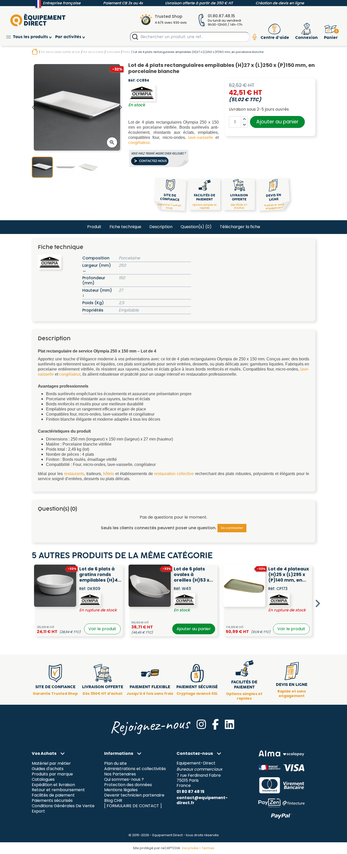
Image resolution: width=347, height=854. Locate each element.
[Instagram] (201, 724)
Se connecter (232, 527)
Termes (208, 848)
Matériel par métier (51, 763)
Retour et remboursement (58, 790)
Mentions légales (121, 790)
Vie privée (190, 848)
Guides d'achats (48, 768)
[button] (30, 37)
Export (38, 811)
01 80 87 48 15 (190, 791)
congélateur (138, 142)
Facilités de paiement (53, 795)
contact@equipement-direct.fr (202, 800)
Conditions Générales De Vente (63, 806)
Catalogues (43, 779)
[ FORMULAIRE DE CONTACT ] (133, 806)
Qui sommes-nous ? (124, 779)
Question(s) (196, 227)
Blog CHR (113, 800)
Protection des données (128, 784)
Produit (94, 227)
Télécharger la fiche (240, 227)
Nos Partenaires (120, 774)
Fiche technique (125, 227)
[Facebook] (215, 724)
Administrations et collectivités (135, 768)
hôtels (108, 474)
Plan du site (115, 763)
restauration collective (174, 474)
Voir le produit (102, 629)
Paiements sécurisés (52, 800)
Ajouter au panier (277, 121)
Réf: (132, 80)
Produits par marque (52, 774)
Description (160, 227)
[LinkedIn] (229, 724)
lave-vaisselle (200, 137)
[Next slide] (317, 603)
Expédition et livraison (53, 784)
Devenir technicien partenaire (134, 795)
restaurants (74, 474)
